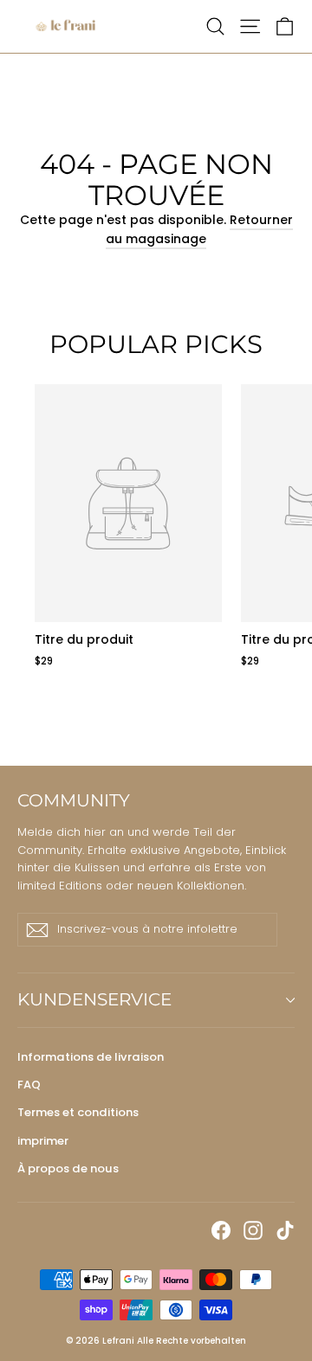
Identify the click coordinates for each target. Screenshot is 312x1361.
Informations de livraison (90, 1057)
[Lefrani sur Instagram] (253, 1230)
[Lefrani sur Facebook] (221, 1230)
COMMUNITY (73, 800)
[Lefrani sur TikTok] (285, 1230)
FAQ (29, 1084)
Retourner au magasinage (199, 229)
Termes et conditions (78, 1112)
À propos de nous (68, 1168)
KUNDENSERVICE (94, 999)
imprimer (42, 1141)
